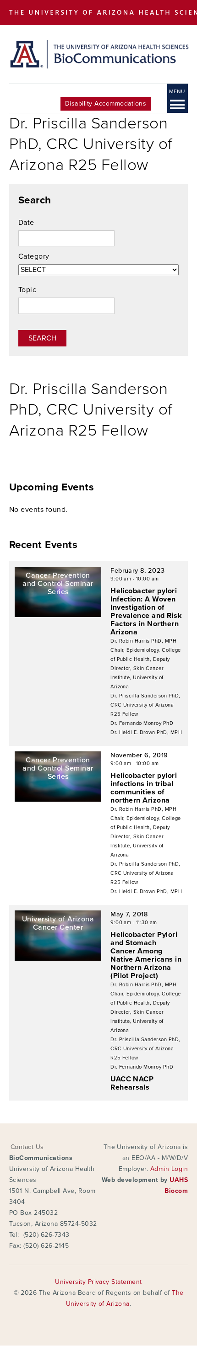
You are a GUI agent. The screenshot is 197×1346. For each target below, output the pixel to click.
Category (33, 256)
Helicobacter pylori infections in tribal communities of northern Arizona (143, 788)
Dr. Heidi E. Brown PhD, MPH (146, 732)
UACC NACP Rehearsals (131, 1083)
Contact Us (27, 1147)
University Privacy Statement (98, 1282)
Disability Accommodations (105, 103)
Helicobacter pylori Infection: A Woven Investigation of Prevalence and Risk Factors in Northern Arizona (146, 611)
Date (26, 222)
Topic (27, 289)
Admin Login (169, 1169)
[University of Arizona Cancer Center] (58, 958)
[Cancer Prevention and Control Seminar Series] (58, 614)
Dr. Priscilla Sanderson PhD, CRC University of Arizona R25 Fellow (145, 705)
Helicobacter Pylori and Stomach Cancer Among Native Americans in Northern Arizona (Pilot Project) (145, 955)
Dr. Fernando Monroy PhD (141, 723)
